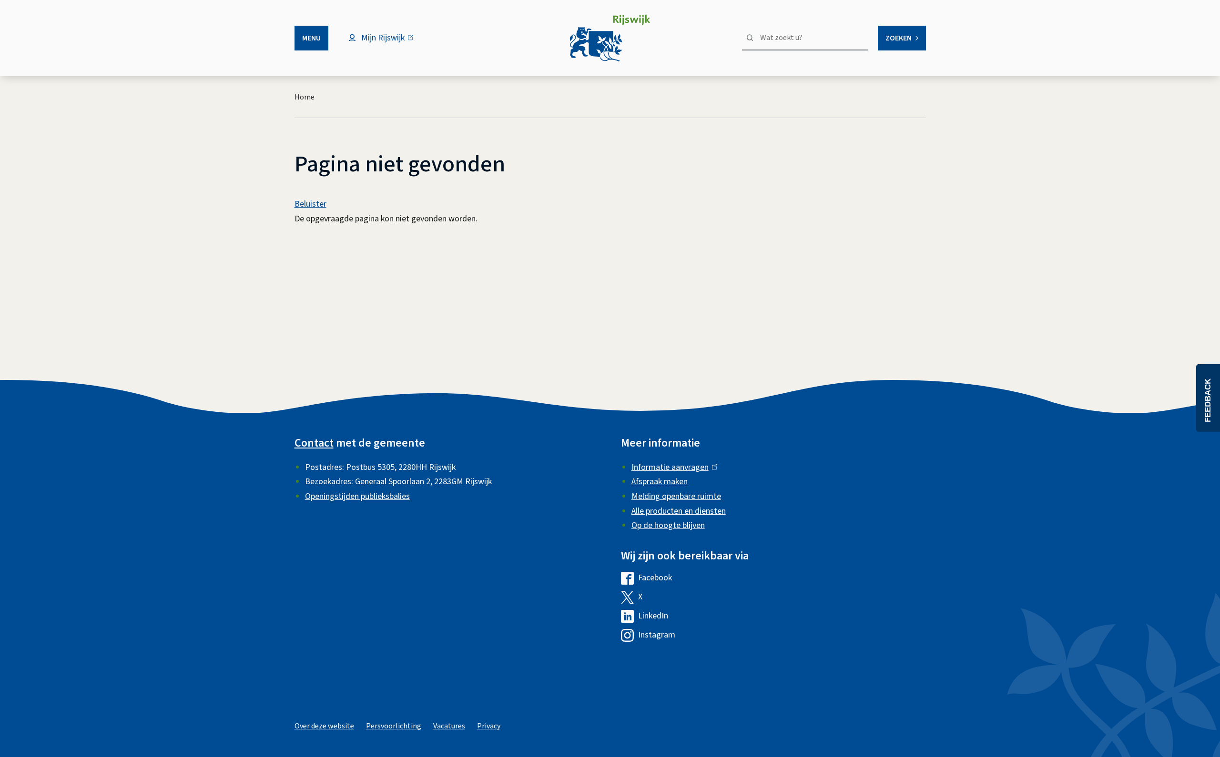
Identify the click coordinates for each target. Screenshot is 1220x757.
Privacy (488, 726)
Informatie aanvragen (672, 467)
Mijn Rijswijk (391, 42)
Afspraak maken (659, 482)
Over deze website (324, 726)
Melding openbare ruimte (676, 496)
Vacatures (449, 726)
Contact (314, 443)
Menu (311, 38)
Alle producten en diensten (678, 511)
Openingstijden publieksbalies (357, 496)
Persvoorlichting (393, 726)
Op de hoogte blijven (668, 525)
